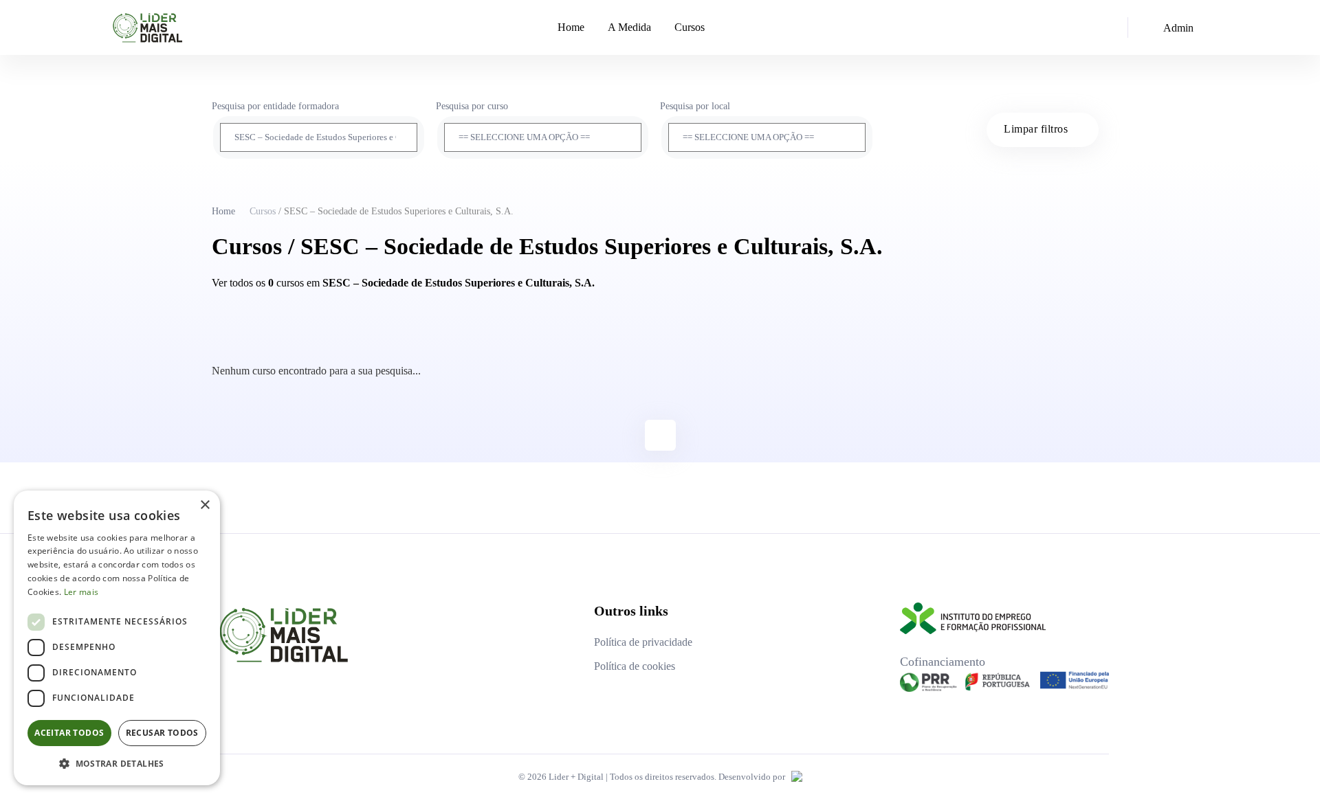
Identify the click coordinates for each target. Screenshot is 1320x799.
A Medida (629, 27)
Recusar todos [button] (162, 733)
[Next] (660, 435)
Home (571, 27)
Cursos (689, 27)
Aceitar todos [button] (69, 733)
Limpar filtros (1036, 129)
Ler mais (81, 592)
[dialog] (117, 638)
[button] (117, 763)
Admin (1178, 28)
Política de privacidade (643, 642)
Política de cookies (634, 666)
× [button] (204, 505)
